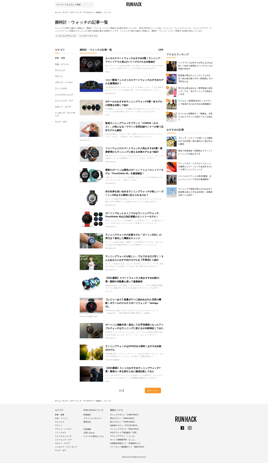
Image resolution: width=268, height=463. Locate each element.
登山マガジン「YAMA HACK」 (123, 418)
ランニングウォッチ (67, 36)
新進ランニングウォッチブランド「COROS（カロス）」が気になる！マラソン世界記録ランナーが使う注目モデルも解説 (134, 127)
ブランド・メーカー (64, 82)
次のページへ (153, 390)
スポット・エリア (63, 107)
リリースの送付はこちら (93, 436)
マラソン (59, 76)
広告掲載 (87, 429)
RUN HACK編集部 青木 (89, 316)
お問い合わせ (89, 433)
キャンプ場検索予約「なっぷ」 (123, 440)
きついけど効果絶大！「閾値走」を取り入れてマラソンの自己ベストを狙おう (195, 116)
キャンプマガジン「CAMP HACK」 (125, 415)
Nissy (107, 72)
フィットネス (61, 88)
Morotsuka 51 (110, 93)
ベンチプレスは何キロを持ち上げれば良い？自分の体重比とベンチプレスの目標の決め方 (195, 65)
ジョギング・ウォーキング (65, 114)
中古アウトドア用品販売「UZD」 (124, 432)
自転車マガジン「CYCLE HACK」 (124, 425)
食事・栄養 (60, 58)
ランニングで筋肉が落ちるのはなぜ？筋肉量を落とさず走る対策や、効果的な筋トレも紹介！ (195, 192)
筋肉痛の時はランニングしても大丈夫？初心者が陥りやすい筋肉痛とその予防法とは (195, 78)
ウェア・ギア (61, 122)
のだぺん (108, 291)
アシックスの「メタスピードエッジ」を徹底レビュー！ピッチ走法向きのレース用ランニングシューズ (195, 166)
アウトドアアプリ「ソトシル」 (123, 436)
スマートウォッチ (89, 36)
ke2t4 (107, 381)
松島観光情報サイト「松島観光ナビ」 (126, 443)
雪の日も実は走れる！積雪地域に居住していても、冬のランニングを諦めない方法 (195, 91)
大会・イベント (62, 64)
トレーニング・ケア (64, 101)
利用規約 (87, 415)
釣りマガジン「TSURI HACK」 (123, 422)
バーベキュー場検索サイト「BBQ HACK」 (128, 447)
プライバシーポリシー (92, 418)
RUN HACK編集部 (112, 360)
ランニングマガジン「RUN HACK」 (125, 429)
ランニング (60, 70)
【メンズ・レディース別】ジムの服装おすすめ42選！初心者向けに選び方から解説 (195, 141)
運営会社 (87, 422)
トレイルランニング (64, 94)
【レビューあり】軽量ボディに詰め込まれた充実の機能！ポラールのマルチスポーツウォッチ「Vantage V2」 (133, 303)
